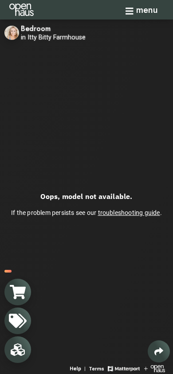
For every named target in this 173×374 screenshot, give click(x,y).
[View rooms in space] (17, 349)
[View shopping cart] (17, 292)
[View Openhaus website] (154, 368)
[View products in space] (17, 321)
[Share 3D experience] (159, 351)
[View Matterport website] (123, 368)
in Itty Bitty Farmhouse (53, 37)
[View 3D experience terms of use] (97, 368)
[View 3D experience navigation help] (78, 368)
